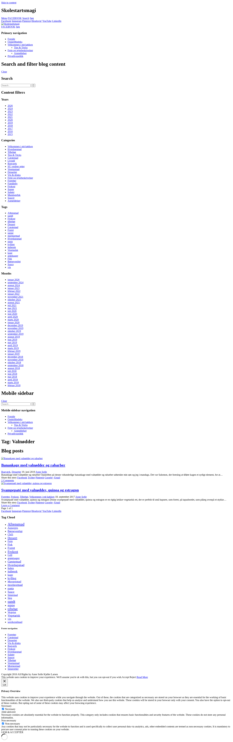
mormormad (14, 235)
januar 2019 (13, 354)
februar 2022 (14, 291)
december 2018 (15, 356)
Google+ (49, 477)
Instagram (17, 21)
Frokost (11, 186)
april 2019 (13, 345)
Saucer (11, 198)
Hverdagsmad (15, 149)
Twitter (31, 477)
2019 (10, 122)
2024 (10, 108)
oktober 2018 (14, 362)
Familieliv (13, 183)
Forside (11, 39)
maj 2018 (12, 376)
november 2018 (15, 359)
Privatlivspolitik (15, 56)
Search (25, 18)
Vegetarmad (13, 169)
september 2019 (15, 334)
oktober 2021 (14, 299)
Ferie (10, 541)
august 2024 (14, 285)
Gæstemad (13, 158)
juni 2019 (12, 339)
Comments (7, 480)
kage (10, 253)
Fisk (10, 258)
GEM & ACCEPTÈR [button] (12, 732)
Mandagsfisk (14, 195)
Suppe (11, 189)
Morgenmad (14, 581)
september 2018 (15, 365)
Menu (4, 18)
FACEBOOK (15, 18)
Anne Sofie (41, 472)
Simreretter (13, 669)
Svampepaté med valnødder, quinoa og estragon (40, 490)
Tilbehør (12, 152)
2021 (10, 117)
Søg (32, 18)
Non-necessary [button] (8, 720)
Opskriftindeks (15, 41)
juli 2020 (12, 311)
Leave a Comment (10, 505)
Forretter (12, 180)
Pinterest (26, 21)
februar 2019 (14, 351)
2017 (10, 128)
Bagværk (12, 163)
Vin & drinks (14, 175)
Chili (10, 534)
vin (9, 267)
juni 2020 (12, 314)
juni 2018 (12, 374)
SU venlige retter (16, 166)
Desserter (12, 172)
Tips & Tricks (21, 47)
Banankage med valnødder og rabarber (33, 465)
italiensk (12, 247)
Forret (11, 230)
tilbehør (11, 221)
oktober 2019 (14, 331)
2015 (10, 134)
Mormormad (14, 666)
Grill (10, 555)
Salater (11, 192)
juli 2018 (12, 371)
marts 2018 (13, 382)
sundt (10, 215)
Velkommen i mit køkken (20, 44)
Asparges (13, 527)
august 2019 (14, 336)
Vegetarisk (13, 250)
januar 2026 (13, 279)
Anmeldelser (20, 53)
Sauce (11, 264)
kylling (11, 244)
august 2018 (14, 368)
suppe (10, 233)
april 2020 (13, 316)
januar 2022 (13, 294)
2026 (10, 105)
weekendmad (15, 622)
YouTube (47, 21)
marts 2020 (13, 319)
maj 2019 (12, 342)
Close (4, 71)
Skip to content (8, 2)
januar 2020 (13, 322)
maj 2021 (12, 308)
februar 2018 (14, 385)
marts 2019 (13, 348)
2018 (10, 125)
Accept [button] (125, 677)
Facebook (6, 21)
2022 (10, 114)
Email (57, 477)
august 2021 (14, 302)
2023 (10, 111)
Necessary (10, 709)
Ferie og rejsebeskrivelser (20, 50)
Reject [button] (133, 677)
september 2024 (15, 282)
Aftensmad (13, 213)
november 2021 (15, 296)
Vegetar (12, 612)
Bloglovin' (36, 21)
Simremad (13, 595)
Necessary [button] (6, 706)
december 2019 (15, 325)
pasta (10, 241)
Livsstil (11, 160)
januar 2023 (13, 288)
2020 (10, 120)
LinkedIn (56, 21)
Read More (142, 677)
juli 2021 (12, 305)
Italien (11, 568)
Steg (10, 598)
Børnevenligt (14, 261)
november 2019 (15, 328)
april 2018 (13, 379)
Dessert (11, 224)
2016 (10, 131)
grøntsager (13, 255)
